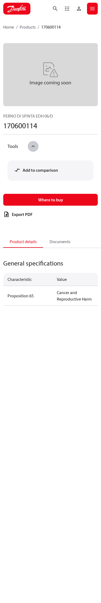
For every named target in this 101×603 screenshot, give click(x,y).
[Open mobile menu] (92, 9)
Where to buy (50, 199)
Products (28, 27)
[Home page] (16, 9)
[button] (67, 9)
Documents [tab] (60, 241)
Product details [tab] (23, 241)
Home (8, 27)
